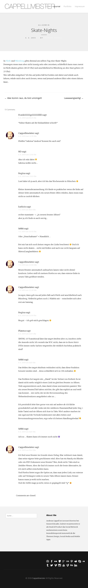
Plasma (22, 330)
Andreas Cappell (53, 38)
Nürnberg (19, 61)
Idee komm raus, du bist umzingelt (23, 98)
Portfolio (67, 6)
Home (47, 6)
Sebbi (21, 228)
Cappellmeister (26, 133)
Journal (57, 6)
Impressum (80, 6)
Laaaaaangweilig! (73, 98)
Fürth (8, 61)
